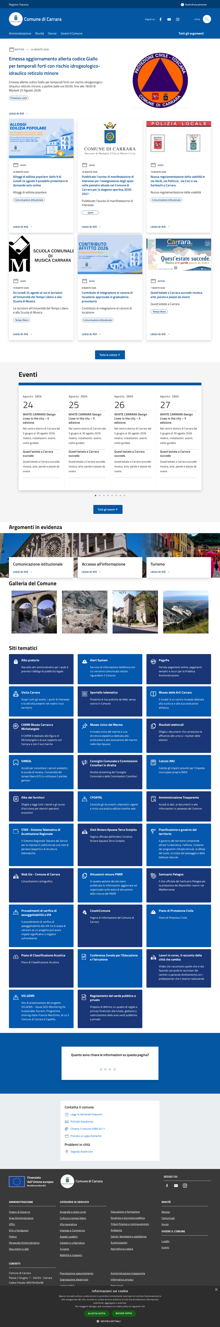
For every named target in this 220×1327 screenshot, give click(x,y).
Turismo (64, 1249)
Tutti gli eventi (106, 509)
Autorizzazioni (119, 1243)
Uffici (12, 1224)
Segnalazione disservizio (74, 1279)
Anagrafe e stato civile (73, 1212)
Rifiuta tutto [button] (124, 1313)
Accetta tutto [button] (96, 1313)
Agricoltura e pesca (122, 1249)
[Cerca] (207, 19)
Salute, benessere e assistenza (128, 1236)
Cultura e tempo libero (73, 1218)
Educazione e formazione (125, 1212)
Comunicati (168, 1218)
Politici (13, 1237)
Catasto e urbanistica (72, 1243)
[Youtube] (167, 19)
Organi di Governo (19, 1212)
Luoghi (165, 1241)
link (143, 1306)
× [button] (216, 1289)
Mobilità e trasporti (71, 1255)
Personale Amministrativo (24, 1243)
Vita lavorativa (68, 1224)
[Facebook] (159, 19)
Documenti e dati (19, 1249)
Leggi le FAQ (67, 1286)
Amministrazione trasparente (128, 1273)
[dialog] (110, 1306)
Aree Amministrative (21, 1218)
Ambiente (116, 1230)
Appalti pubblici (69, 1237)
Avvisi (23, 165)
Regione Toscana (18, 4)
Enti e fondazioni (19, 1230)
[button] (110, 1321)
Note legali (117, 1286)
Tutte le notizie (108, 355)
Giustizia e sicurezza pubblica (128, 1218)
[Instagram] (176, 19)
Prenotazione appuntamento (76, 1273)
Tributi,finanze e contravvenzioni (130, 1224)
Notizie (19, 49)
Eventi (165, 1247)
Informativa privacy (122, 1279)
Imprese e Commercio (72, 1230)
